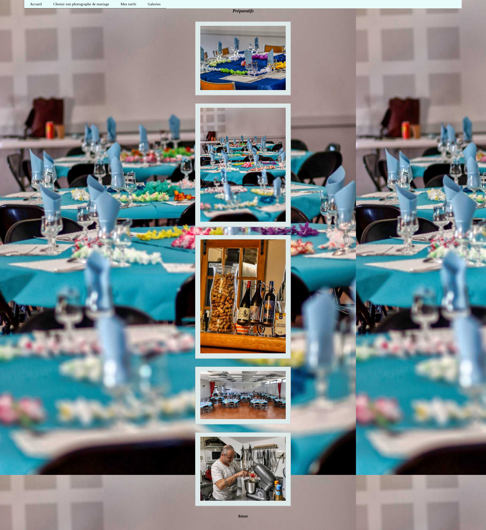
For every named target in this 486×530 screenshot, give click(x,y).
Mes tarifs (128, 4)
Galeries (154, 4)
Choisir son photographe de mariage (81, 4)
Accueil (36, 4)
